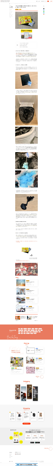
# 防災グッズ (27, 333)
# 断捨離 (27, 331)
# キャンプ (10, 10)
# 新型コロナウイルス (11, 14)
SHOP (51, 1)
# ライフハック (31, 293)
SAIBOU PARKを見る (26, 423)
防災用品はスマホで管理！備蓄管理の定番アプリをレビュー (16, 369)
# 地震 (9, 13)
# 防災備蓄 (32, 333)
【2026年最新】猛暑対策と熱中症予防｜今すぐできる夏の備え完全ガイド (30, 291)
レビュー (20, 9)
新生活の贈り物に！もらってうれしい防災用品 (39, 369)
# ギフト (33, 328)
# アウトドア (12, 8)
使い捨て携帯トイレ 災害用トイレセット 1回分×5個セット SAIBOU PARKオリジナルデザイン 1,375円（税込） (26, 241)
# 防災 (24, 333)
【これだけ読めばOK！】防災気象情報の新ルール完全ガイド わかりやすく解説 (30, 299)
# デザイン (25, 330)
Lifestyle (15, 280)
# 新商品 (31, 331)
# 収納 (39, 330)
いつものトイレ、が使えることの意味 (23, 44)
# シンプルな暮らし (27, 293)
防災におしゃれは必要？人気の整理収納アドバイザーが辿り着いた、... (39, 359)
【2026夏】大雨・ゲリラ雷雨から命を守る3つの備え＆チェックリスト (30, 282)
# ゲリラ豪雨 (29, 310)
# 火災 (19, 333)
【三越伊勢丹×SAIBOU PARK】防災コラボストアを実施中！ (39, 350)
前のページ (17, 320)
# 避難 (11, 15)
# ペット (29, 330)
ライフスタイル (11, 3)
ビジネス (27, 306)
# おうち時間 (10, 9)
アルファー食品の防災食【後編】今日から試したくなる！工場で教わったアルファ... (30, 308)
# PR (19, 328)
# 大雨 (22, 331)
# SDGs (10, 8)
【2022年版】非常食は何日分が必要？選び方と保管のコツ (22, 260)
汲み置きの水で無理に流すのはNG (23, 45)
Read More (37, 377)
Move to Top (46, 448)
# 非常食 (35, 333)
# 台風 (41, 330)
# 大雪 (24, 331)
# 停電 (36, 330)
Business (15, 306)
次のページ (36, 320)
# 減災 (9, 15)
